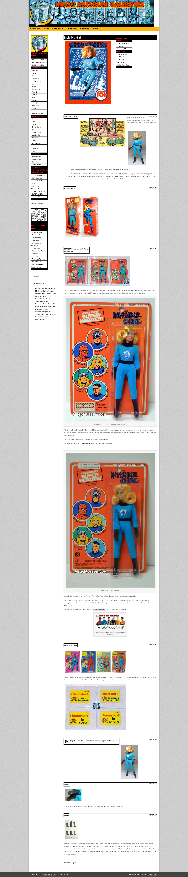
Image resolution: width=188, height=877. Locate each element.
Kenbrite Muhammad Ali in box (45, 288)
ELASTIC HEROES (38, 191)
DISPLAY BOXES (38, 65)
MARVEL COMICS (37, 116)
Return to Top (153, 116)
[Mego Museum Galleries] (94, 13)
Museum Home (35, 28)
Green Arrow (36, 81)
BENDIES (35, 183)
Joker (34, 86)
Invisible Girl (36, 135)
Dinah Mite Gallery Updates (44, 291)
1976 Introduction (123, 43)
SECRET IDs (35, 154)
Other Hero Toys (37, 173)
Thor (33, 151)
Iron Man (35, 138)
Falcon (34, 124)
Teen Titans (36, 111)
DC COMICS (35, 68)
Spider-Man (36, 146)
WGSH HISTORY (38, 60)
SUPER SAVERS (37, 194)
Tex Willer (35, 256)
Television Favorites (38, 259)
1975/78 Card (121, 57)
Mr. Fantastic (36, 143)
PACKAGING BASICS (39, 62)
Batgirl (34, 73)
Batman (34, 76)
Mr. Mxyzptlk (36, 89)
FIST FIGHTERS (37, 167)
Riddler (34, 95)
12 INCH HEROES (38, 175)
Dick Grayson (36, 159)
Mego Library (84, 28)
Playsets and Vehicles (39, 170)
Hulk (33, 129)
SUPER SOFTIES (38, 197)
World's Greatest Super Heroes (37, 265)
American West (37, 235)
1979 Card (120, 59)
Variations (120, 46)
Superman (35, 105)
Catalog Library (72, 28)
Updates (95, 28)
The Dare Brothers (41, 301)
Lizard (34, 140)
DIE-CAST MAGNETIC (35, 187)
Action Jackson (37, 232)
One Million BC (37, 248)
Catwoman (35, 78)
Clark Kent (35, 162)
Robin (34, 97)
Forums (46, 28)
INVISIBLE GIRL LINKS (122, 39)
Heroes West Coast (88, 443)
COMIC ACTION (37, 178)
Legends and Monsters (36, 244)
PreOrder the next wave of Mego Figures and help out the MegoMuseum (110, 633)
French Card (121, 62)
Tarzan (34, 108)
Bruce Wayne (36, 156)
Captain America (37, 119)
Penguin (35, 92)
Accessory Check (123, 49)
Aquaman (35, 70)
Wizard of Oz (36, 262)
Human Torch (36, 132)
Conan (34, 122)
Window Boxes (122, 54)
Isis (33, 84)
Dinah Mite (35, 240)
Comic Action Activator (42, 299)
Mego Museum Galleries (49, 874)
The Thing (35, 148)
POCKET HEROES (38, 181)
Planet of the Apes (38, 251)
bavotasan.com (152, 874)
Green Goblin (36, 127)
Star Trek (35, 254)
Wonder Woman (37, 113)
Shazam (35, 100)
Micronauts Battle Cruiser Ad (45, 304)
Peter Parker (36, 165)
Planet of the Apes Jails (43, 311)
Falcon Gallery (40, 319)
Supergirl (35, 103)
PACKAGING (120, 51)
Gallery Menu (56, 28)
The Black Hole (37, 237)
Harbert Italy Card (123, 65)
